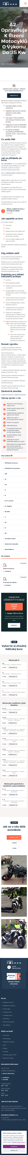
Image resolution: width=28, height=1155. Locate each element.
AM (6, 474)
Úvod (2, 64)
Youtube (5, 1079)
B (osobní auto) (7, 1012)
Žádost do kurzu (8, 568)
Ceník (4, 1045)
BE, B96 (7, 511)
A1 (5, 479)
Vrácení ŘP (6, 1035)
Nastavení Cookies (8, 1058)
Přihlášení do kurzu (11, 463)
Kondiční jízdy (6, 1038)
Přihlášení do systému (12, 468)
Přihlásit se (13, 667)
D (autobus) (6, 1018)
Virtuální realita (10, 538)
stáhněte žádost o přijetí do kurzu (15, 173)
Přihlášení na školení (8, 1042)
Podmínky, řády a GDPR (9, 1055)
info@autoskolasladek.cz (8, 1071)
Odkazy (5, 1048)
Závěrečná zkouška (11, 544)
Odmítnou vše (14, 1150)
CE (6, 522)
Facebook (6, 1077)
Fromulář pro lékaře (10, 582)
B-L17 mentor (9, 501)
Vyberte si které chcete (18, 1142)
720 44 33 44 (16, 968)
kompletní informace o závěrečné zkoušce (13, 395)
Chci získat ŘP (10, 64)
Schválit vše (14, 1146)
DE (6, 533)
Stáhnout (8, 571)
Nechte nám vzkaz (8, 1073)
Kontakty (5, 1051)
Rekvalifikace (9, 549)
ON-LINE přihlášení (6, 164)
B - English (8, 506)
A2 (6, 484)
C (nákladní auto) (7, 1015)
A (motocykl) (6, 1009)
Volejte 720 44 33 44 (15, 613)
